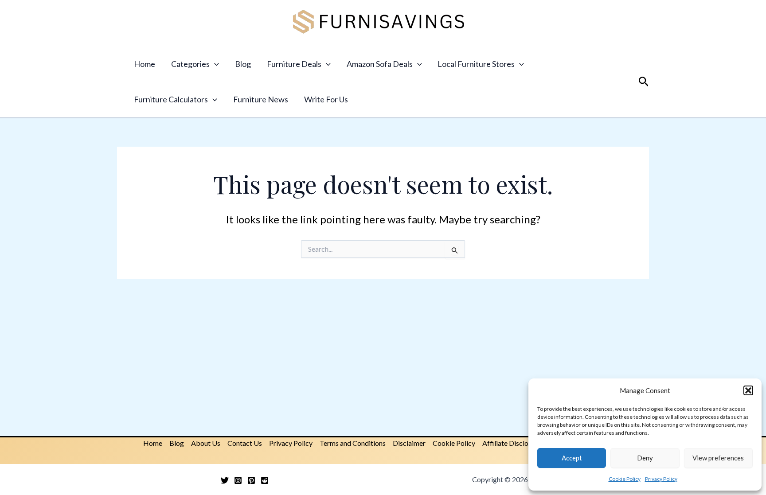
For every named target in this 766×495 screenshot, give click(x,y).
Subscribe (383, 270)
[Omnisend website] (383, 325)
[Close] (505, 160)
